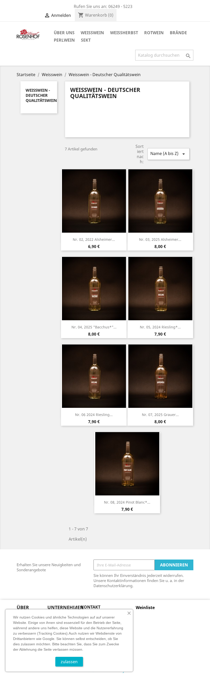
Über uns (64, 32)
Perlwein (64, 40)
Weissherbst (124, 32)
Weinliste (145, 607)
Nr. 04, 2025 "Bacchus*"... (94, 327)
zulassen (69, 661)
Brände (178, 32)
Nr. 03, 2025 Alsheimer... (160, 239)
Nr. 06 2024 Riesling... (94, 414)
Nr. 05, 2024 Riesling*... (160, 327)
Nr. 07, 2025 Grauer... (160, 414)
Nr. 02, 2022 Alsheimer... (94, 239)
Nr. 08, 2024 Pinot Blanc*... (127, 502)
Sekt (86, 40)
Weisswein (92, 32)
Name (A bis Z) (168, 154)
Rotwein (154, 32)
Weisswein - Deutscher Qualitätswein (41, 95)
